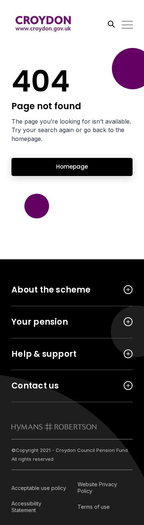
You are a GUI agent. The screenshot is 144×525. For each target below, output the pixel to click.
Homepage (72, 166)
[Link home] (44, 24)
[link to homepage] (54, 426)
